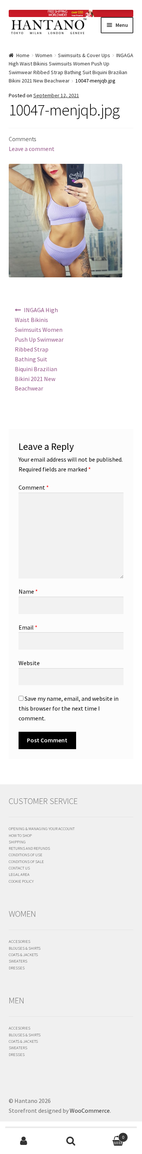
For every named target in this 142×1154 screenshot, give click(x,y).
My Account (23, 1141)
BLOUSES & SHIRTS (25, 948)
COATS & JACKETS (23, 954)
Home (23, 55)
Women (43, 55)
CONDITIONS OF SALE (26, 861)
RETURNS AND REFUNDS (29, 848)
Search (71, 1141)
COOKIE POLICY (21, 881)
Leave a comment (32, 148)
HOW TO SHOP (20, 835)
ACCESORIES (19, 941)
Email (28, 627)
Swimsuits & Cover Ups (84, 55)
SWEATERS (18, 961)
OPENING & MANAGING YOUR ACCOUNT (42, 828)
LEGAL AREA (19, 874)
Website (29, 663)
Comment (34, 487)
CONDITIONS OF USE (25, 854)
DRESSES (17, 967)
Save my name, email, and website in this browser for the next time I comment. (69, 708)
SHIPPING (17, 842)
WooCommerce (90, 1110)
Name (28, 591)
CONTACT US (19, 868)
